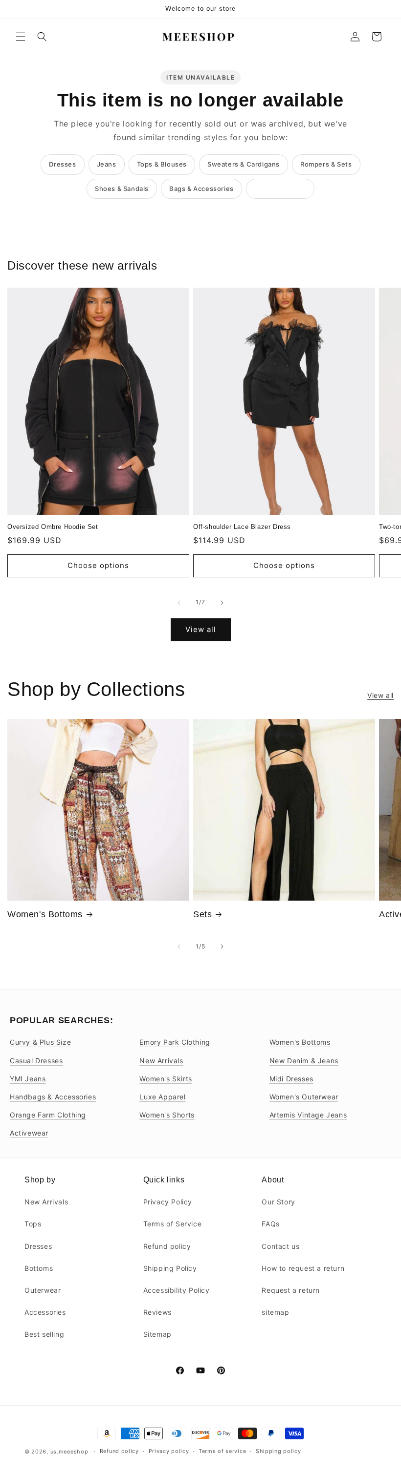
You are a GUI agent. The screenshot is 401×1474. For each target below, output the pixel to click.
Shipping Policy (170, 1268)
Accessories (45, 1312)
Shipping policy (278, 1451)
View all (200, 629)
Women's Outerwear (303, 1097)
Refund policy (167, 1246)
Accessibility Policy (176, 1290)
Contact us (280, 1246)
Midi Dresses (291, 1078)
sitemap (275, 1312)
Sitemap (157, 1334)
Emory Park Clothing (174, 1042)
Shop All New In (280, 188)
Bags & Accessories (201, 188)
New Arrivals (161, 1060)
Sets (202, 914)
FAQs (270, 1224)
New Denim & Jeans (303, 1060)
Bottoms (38, 1268)
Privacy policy (169, 1451)
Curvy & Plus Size (40, 1042)
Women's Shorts (166, 1115)
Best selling (44, 1334)
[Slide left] (179, 602)
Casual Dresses (36, 1060)
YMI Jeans (27, 1078)
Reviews (157, 1312)
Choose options (98, 565)
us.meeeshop (69, 1451)
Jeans (106, 164)
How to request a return (303, 1268)
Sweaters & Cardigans (243, 164)
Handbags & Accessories (53, 1097)
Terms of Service (172, 1224)
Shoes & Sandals (122, 188)
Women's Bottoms (45, 914)
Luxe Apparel (162, 1097)
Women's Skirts (165, 1078)
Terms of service (222, 1451)
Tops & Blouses (162, 164)
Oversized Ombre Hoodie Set (52, 526)
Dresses (62, 164)
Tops (32, 1224)
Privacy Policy (167, 1202)
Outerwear (42, 1290)
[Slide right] (222, 602)
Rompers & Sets (326, 164)
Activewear (29, 1133)
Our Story (278, 1202)
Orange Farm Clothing (48, 1115)
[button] (20, 36)
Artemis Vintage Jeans (308, 1115)
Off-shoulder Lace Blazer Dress (242, 526)
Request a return (291, 1290)
